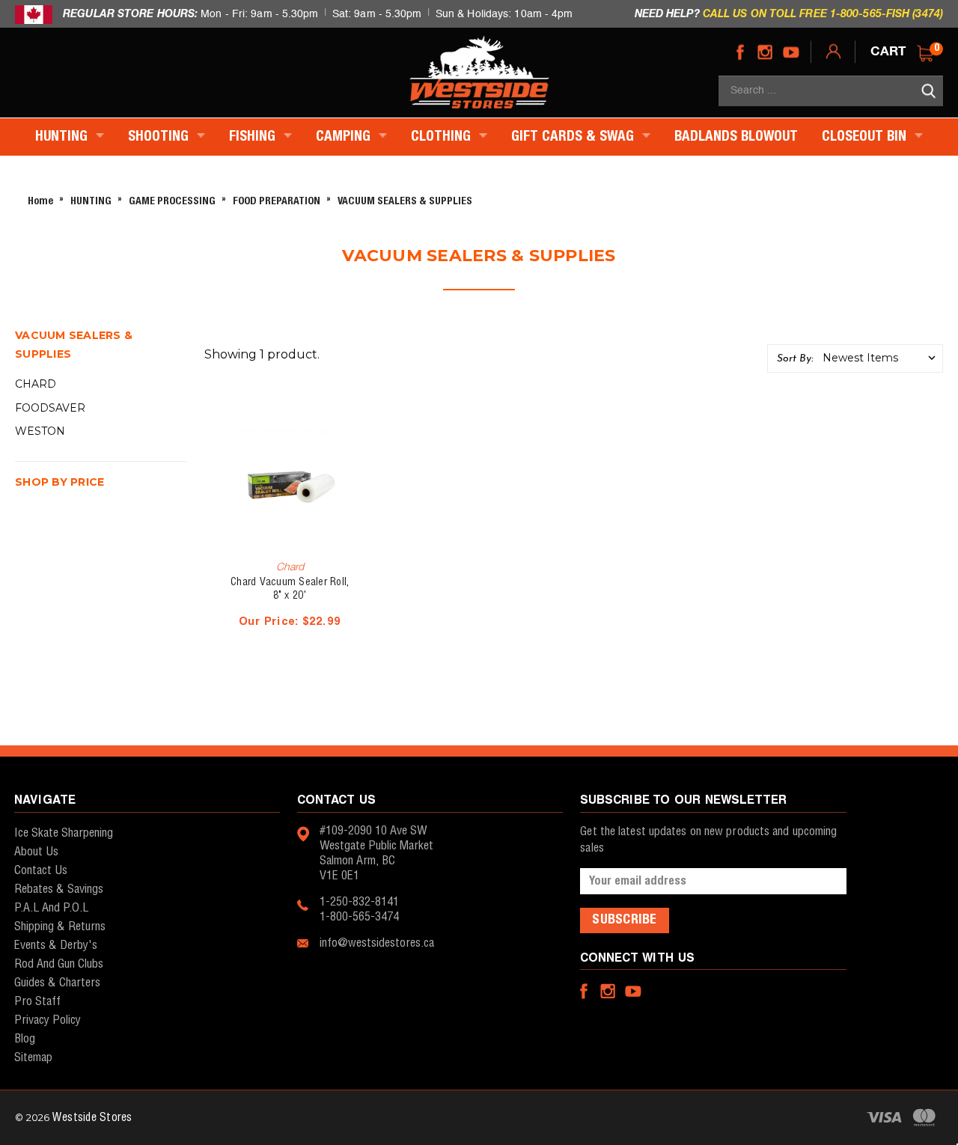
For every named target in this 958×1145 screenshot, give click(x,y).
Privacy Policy (47, 1020)
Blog (24, 1039)
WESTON (40, 431)
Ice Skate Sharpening (63, 833)
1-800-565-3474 (359, 917)
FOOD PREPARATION (276, 202)
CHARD (35, 384)
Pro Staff (37, 1001)
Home (40, 202)
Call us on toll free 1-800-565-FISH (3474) (823, 13)
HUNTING (63, 137)
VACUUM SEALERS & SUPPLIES (405, 202)
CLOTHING (443, 137)
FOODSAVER (50, 408)
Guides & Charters (57, 983)
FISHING (254, 137)
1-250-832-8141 (359, 902)
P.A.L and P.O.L (51, 908)
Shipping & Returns (60, 926)
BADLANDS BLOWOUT (736, 137)
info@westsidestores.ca (377, 943)
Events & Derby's (55, 945)
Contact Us (40, 870)
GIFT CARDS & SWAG (574, 137)
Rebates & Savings (58, 889)
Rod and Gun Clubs (58, 964)
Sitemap (33, 1057)
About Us (36, 852)
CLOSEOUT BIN (866, 137)
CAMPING (345, 137)
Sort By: (795, 358)
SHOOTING (160, 137)
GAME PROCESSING (172, 202)
